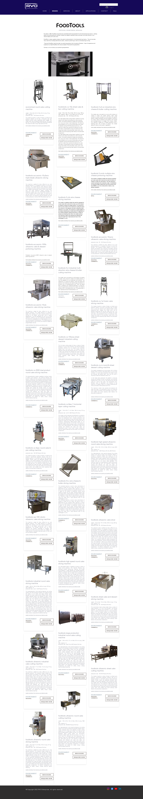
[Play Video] (70, 67)
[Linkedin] (119, 788)
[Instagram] (108, 788)
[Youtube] (115, 788)
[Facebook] (112, 788)
